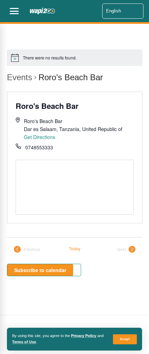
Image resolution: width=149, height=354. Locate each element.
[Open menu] (14, 11)
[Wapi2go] (64, 11)
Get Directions (39, 136)
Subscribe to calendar (40, 270)
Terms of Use (24, 342)
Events (19, 77)
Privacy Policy (83, 336)
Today (74, 248)
